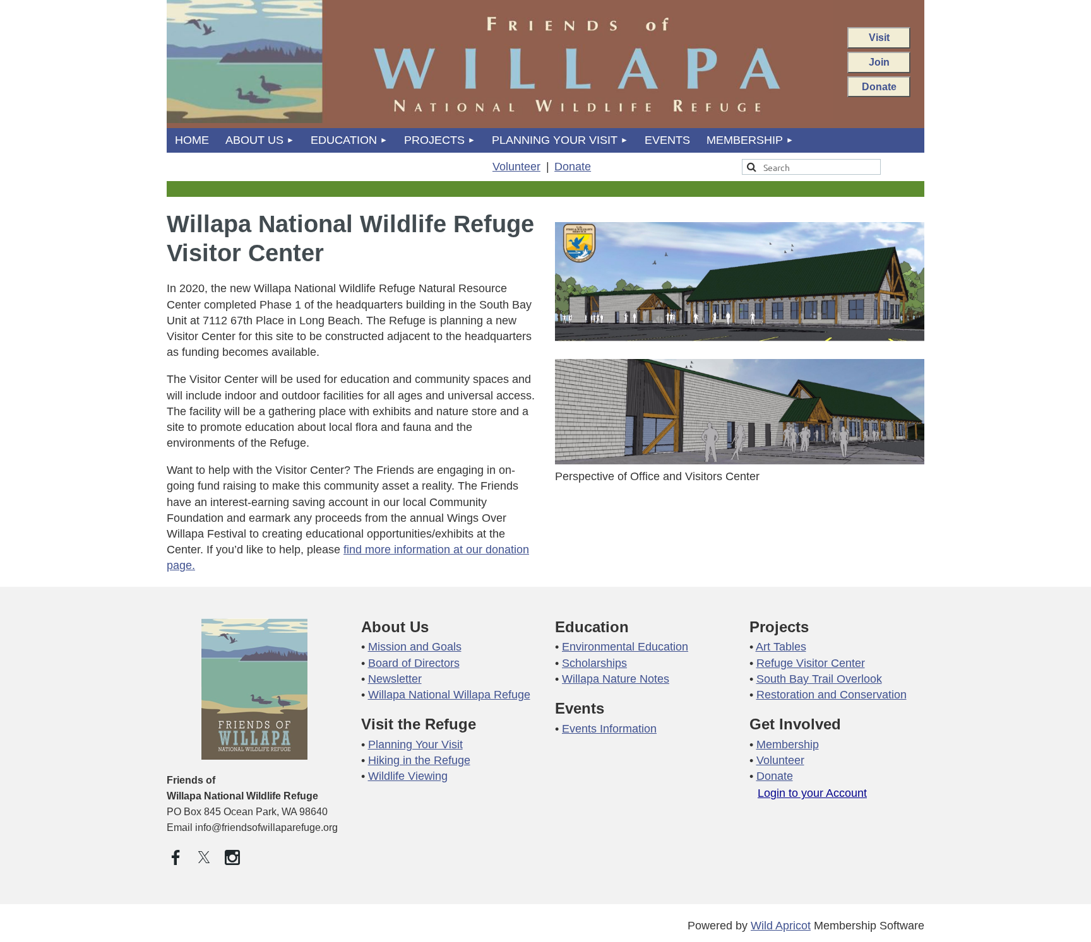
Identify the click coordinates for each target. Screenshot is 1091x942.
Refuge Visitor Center (810, 663)
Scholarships (594, 663)
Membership (787, 744)
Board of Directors (414, 663)
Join (879, 62)
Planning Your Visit (415, 744)
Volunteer (516, 166)
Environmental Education (625, 646)
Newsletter (395, 679)
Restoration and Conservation (831, 694)
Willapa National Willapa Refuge (449, 694)
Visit (879, 37)
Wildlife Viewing (408, 776)
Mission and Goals (415, 646)
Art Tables (781, 646)
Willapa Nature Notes (615, 679)
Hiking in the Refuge (419, 760)
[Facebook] (175, 857)
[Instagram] (232, 857)
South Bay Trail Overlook (819, 679)
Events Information (609, 728)
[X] (204, 857)
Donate (879, 86)
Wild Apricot (781, 925)
